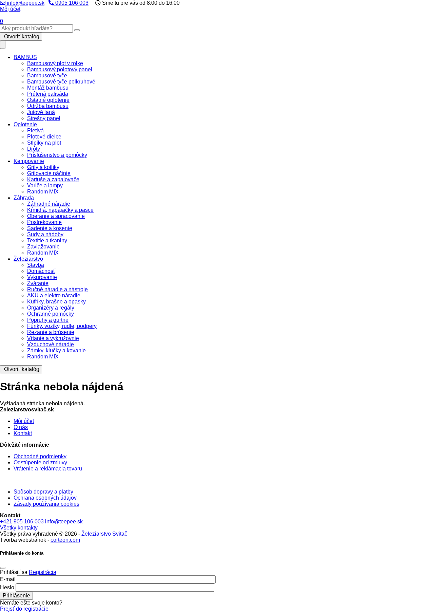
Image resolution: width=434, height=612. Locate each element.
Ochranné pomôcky (50, 314)
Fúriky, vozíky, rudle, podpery (62, 326)
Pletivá (35, 130)
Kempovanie (29, 161)
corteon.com (65, 540)
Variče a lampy (45, 185)
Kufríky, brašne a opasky (56, 301)
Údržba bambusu (47, 106)
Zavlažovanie (43, 246)
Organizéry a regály (50, 308)
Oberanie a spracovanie (56, 216)
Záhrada (24, 198)
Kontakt (23, 433)
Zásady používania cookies (46, 504)
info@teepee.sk (24, 3)
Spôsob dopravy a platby (43, 492)
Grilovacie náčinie (49, 173)
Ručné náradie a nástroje (57, 289)
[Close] (2, 568)
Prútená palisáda (47, 94)
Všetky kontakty (19, 528)
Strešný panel (43, 118)
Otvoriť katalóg (21, 36)
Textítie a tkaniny (47, 240)
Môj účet (10, 9)
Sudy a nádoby (45, 234)
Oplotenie (25, 124)
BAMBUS (25, 57)
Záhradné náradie (48, 204)
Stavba (35, 265)
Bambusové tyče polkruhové (61, 82)
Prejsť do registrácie (24, 609)
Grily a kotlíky (43, 167)
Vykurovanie (42, 277)
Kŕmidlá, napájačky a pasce (60, 210)
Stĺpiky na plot (44, 143)
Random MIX (43, 191)
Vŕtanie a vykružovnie (53, 338)
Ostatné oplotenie (48, 100)
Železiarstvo (28, 259)
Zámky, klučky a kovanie (56, 350)
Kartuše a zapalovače (53, 179)
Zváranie (37, 283)
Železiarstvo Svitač (104, 534)
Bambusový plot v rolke (55, 63)
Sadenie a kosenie (49, 228)
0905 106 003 (71, 3)
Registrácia (42, 572)
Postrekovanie (44, 222)
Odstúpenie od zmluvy (40, 462)
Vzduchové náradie (50, 344)
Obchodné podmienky (40, 456)
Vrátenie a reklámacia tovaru (48, 468)
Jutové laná (41, 112)
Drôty (33, 149)
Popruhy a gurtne (47, 320)
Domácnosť (41, 271)
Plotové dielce (44, 137)
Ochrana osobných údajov (45, 498)
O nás (21, 427)
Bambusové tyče (47, 75)
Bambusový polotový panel (59, 69)
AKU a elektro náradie (53, 295)
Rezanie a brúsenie (50, 332)
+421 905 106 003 (22, 521)
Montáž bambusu (47, 88)
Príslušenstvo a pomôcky (57, 155)
